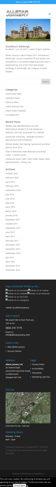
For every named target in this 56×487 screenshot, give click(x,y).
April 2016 (10, 261)
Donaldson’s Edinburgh (18, 46)
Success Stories (14, 351)
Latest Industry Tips (15, 106)
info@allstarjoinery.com (18, 334)
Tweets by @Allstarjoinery (17, 307)
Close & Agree (19, 485)
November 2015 (13, 270)
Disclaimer (37, 372)
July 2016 (10, 257)
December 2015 (13, 265)
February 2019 (12, 186)
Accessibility (37, 368)
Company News (13, 98)
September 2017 (13, 228)
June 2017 (10, 232)
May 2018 (10, 203)
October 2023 (12, 173)
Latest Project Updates (39, 49)
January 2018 (11, 215)
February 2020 (12, 177)
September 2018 (13, 190)
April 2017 (10, 236)
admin (11, 49)
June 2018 (10, 198)
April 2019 (10, 182)
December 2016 (13, 244)
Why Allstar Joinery (16, 347)
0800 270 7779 (34, 2)
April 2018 (10, 207)
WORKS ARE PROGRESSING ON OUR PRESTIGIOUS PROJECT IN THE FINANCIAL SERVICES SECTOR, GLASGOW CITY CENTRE (25, 129)
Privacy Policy (38, 364)
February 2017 (12, 240)
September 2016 (13, 253)
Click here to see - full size (17, 426)
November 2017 (13, 219)
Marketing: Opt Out (41, 377)
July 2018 (10, 194)
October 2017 (12, 223)
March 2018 (11, 211)
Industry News (12, 102)
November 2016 (13, 249)
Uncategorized (12, 114)
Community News (14, 93)
